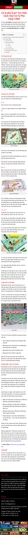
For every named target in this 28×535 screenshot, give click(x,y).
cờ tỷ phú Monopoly (12, 28)
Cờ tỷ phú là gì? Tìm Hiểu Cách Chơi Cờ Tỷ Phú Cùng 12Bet (13, 38)
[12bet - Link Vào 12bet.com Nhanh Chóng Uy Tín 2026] (14, 2)
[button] (2, 3)
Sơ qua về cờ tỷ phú (10, 42)
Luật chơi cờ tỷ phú (10, 48)
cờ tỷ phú (8, 22)
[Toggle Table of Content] (23, 35)
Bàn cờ (9, 45)
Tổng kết (7, 52)
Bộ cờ (9, 44)
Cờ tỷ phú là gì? (9, 40)
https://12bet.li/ (10, 501)
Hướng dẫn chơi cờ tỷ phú (11, 50)
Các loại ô (10, 47)
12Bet (22, 28)
